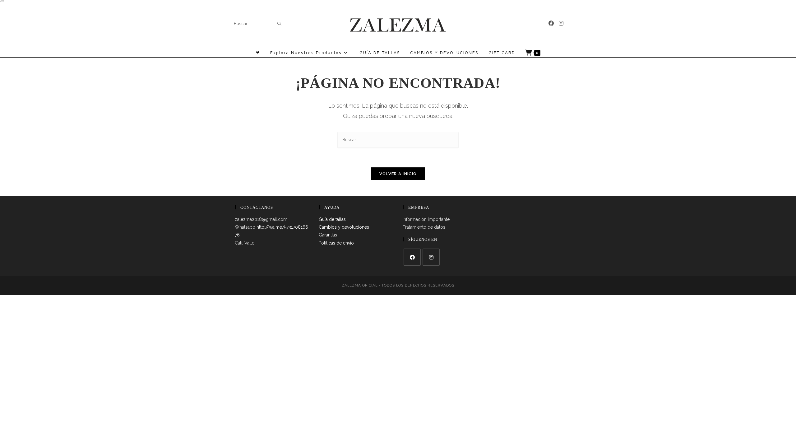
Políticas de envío (336, 242)
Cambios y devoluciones (344, 227)
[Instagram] (561, 23)
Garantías (328, 234)
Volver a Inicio (398, 173)
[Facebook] (551, 23)
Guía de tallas (332, 219)
